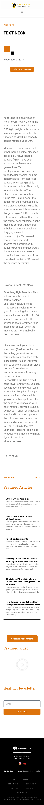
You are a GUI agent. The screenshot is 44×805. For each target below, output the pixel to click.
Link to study (11, 455)
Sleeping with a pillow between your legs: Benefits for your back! (22, 560)
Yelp (38, 771)
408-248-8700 (24, 756)
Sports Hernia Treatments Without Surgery (19, 517)
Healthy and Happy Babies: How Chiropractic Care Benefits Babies (23, 603)
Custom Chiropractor (22, 5)
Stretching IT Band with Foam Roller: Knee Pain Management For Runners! (23, 582)
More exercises (12, 441)
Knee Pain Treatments (17, 539)
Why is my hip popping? (17, 499)
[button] (22, 664)
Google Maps (28, 771)
